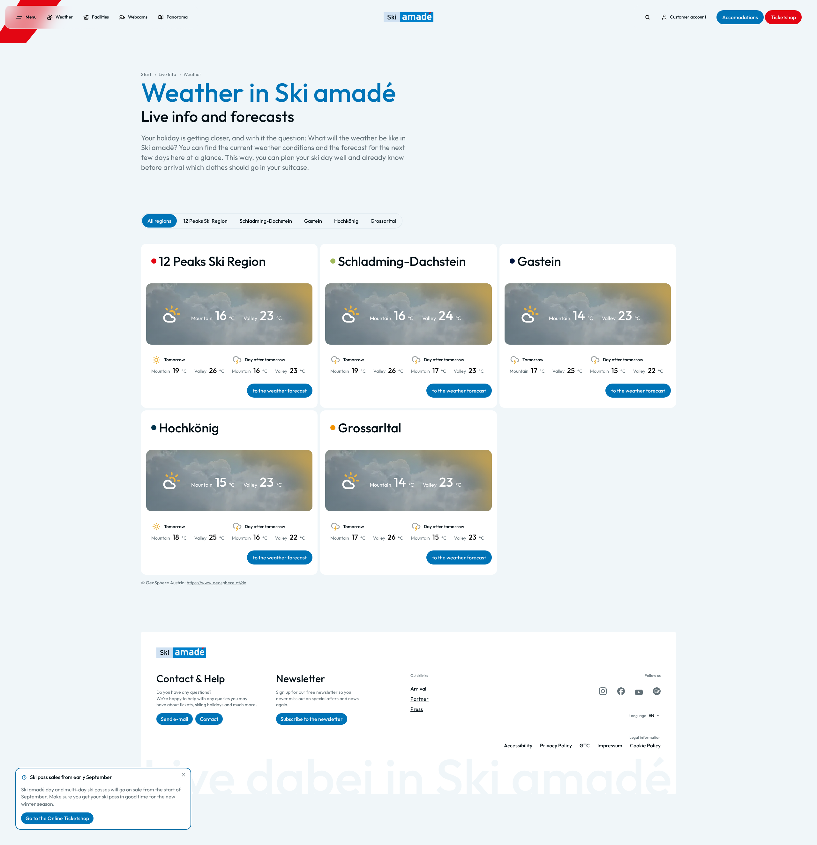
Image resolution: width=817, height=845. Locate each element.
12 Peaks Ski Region (206, 221)
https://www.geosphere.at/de (216, 583)
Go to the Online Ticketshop (57, 818)
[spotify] (657, 691)
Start (146, 74)
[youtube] (639, 691)
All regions (159, 221)
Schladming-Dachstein (266, 221)
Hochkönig (346, 221)
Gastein (313, 221)
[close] (183, 775)
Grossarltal (383, 221)
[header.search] (647, 17)
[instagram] (603, 691)
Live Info (167, 74)
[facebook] (621, 691)
